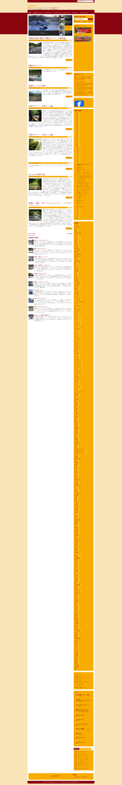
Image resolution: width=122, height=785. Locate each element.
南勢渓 (76, 621)
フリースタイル (78, 370)
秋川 (76, 498)
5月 (77, 162)
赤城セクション (78, 540)
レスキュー (77, 386)
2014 (77, 138)
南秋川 (76, 617)
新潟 (76, 517)
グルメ (76, 326)
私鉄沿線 (77, 495)
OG (76, 265)
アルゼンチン (78, 298)
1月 (77, 215)
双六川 (76, 550)
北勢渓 (76, 651)
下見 (76, 410)
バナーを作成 (84, 99)
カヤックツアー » (66, 12)
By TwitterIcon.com (55, 776)
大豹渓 (76, 569)
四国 (76, 489)
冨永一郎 (77, 642)
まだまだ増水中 (79, 706)
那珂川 (76, 609)
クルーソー (77, 324)
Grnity (76, 242)
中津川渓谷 (77, 584)
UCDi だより (78, 733)
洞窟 (76, 605)
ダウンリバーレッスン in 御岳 (83, 188)
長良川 (76, 588)
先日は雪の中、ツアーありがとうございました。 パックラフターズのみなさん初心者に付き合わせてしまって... (84, 84)
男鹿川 (76, 581)
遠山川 (76, 403)
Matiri (76, 257)
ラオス (76, 382)
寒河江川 (78, 202)
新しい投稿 (32, 233)
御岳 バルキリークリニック (40, 248)
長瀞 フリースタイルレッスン (83, 190)
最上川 (76, 481)
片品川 (76, 646)
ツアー (76, 355)
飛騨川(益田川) (78, 638)
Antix (76, 229)
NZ (75, 263)
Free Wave (78, 699)
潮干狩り (77, 743)
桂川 (76, 447)
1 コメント (70, 207)
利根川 (76, 663)
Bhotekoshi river (78, 233)
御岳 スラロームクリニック (40, 298)
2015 (77, 136)
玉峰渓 (76, 439)
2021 (77, 123)
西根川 (76, 533)
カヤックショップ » (84, 12)
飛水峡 (76, 634)
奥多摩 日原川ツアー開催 (82, 186)
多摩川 (76, 556)
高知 (76, 474)
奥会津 (76, 405)
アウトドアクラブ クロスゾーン (82, 704)
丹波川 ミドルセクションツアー (41, 281)
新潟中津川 (77, 519)
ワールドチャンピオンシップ (81, 391)
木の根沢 (77, 653)
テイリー (77, 357)
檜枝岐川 (77, 667)
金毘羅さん (77, 443)
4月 (77, 209)
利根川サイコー (35, 65)
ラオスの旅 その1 (38, 290)
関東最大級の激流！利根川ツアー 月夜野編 (47, 38)
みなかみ (77, 380)
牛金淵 (76, 437)
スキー (76, 332)
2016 (77, 133)
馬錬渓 (76, 626)
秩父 (76, 582)
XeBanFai (77, 292)
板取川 (76, 632)
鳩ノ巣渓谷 (77, 630)
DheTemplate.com (52, 782)
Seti (76, 273)
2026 (77, 113)
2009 (77, 218)
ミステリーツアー (78, 378)
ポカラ (76, 374)
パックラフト (78, 365)
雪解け (76, 542)
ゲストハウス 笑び (79, 683)
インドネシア (78, 299)
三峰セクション (78, 485)
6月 (77, 160)
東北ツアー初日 (80, 206)
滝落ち (76, 577)
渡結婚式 (77, 725)
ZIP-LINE (77, 294)
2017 (77, 131)
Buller (76, 234)
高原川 (76, 472)
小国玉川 (77, 502)
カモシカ (77, 738)
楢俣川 (76, 613)
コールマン (77, 328)
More (47, 33)
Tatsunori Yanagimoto (78, 99)
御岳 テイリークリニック (80, 751)
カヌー (76, 317)
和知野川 (77, 665)
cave (76, 236)
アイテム (77, 296)
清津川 (76, 531)
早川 (76, 554)
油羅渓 (76, 661)
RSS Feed (91, 21)
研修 (76, 460)
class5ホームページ (79, 676)
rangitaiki (77, 269)
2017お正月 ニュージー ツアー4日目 (83, 729)
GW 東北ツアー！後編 (81, 194)
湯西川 (76, 602)
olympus (77, 267)
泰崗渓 (76, 560)
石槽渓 (76, 539)
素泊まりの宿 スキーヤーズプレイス (83, 681)
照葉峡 (76, 510)
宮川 (76, 435)
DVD (76, 240)
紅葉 (76, 468)
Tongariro (77, 280)
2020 (77, 125)
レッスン (77, 387)
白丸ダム (77, 628)
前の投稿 (69, 233)
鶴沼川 (76, 594)
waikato (76, 286)
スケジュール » (75, 12)
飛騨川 (76, 636)
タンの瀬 (78, 198)
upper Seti (77, 284)
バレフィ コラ (78, 366)
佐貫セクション (78, 479)
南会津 (76, 615)
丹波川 (76, 579)
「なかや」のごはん (80, 719)
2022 (77, 121)
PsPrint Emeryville (65, 782)
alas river (77, 225)
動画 (76, 604)
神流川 (76, 523)
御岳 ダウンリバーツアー (80, 753)
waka (76, 290)
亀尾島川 (77, 428)
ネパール (77, 363)
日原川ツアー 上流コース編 (41, 106)
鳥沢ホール (77, 590)
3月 (77, 211)
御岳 (76, 466)
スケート (77, 336)
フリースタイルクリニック (37, 32)
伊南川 (76, 395)
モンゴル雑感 (78, 695)
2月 (77, 213)
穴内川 (76, 454)
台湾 (76, 561)
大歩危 (76, 571)
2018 (77, 129)
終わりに (77, 720)
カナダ (76, 315)
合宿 (76, 475)
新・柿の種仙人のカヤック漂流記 (83, 694)
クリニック (77, 322)
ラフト (76, 384)
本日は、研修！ (79, 734)
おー (76, 307)
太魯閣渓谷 (77, 558)
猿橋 (76, 401)
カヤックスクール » (48, 12)
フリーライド (78, 372)
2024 (77, 117)
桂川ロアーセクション (79, 451)
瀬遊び (76, 527)
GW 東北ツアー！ (81, 196)
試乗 (76, 496)
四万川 (76, 491)
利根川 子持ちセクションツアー (41, 256)
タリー (76, 351)
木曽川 (76, 655)
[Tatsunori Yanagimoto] (79, 106)
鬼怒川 (76, 426)
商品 (76, 500)
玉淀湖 (76, 441)
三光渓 (76, 483)
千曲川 (76, 544)
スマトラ (77, 342)
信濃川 (76, 516)
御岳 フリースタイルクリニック (41, 240)
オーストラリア (78, 309)
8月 (77, 156)
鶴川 (76, 596)
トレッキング (78, 361)
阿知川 (76, 393)
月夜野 (76, 456)
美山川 (76, 640)
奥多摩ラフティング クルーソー (82, 678)
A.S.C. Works (78, 679)
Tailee (76, 277)
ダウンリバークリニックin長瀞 (81, 759)
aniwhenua (77, 227)
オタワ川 (77, 311)
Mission (76, 259)
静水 (76, 537)
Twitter (84, 21)
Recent (76, 748)
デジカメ (77, 359)
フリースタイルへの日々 (81, 742)
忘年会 (76, 649)
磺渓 (76, 669)
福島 (76, 644)
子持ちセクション (78, 493)
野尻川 (76, 659)
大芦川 (76, 563)
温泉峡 (76, 409)
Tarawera (77, 278)
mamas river (77, 250)
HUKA (76, 244)
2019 (77, 127)
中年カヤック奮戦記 (80, 728)
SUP (76, 275)
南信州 (76, 619)
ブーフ (76, 368)
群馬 (76, 445)
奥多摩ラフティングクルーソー (82, 709)
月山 (78, 204)
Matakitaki (77, 256)
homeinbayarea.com (75, 782)
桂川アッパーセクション (80, 449)
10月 (78, 152)
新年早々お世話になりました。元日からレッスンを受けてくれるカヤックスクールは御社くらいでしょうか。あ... (84, 93)
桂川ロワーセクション (79, 453)
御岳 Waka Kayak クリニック (81, 762)
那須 (76, 611)
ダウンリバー (78, 347)
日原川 (76, 625)
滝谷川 (76, 575)
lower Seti (77, 248)
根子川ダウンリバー (81, 200)
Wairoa (76, 288)
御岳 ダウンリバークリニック (40, 306)
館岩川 (76, 422)
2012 (77, 142)
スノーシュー (78, 340)
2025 (77, 115)
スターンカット (78, 338)
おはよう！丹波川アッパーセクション (42, 265)
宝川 (76, 647)
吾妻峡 (76, 462)
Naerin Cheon (78, 261)
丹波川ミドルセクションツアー (40, 273)
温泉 (76, 407)
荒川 (76, 470)
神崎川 (76, 521)
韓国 (76, 420)
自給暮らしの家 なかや (80, 687)
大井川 (76, 565)
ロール (76, 389)
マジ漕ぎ (77, 376)
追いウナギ (77, 592)
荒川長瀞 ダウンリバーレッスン (83, 192)
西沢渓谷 (77, 535)
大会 (76, 567)
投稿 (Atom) (33, 235)
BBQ (76, 231)
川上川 (76, 546)
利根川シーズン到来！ (38, 86)
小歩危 (76, 508)
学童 (76, 414)
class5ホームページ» (37, 12)
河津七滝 (77, 412)
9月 (77, 154)
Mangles (77, 252)
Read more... (69, 59)
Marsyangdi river (78, 254)
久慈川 (76, 433)
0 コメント (70, 40)
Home (30, 12)
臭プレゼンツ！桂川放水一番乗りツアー (42, 315)
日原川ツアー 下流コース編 (41, 135)
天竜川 (76, 598)
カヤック (77, 319)
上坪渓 (76, 512)
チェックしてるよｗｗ (79, 81)
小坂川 (76, 504)
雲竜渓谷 (77, 399)
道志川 (76, 607)
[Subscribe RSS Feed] (88, 21)
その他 (76, 345)
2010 (77, 146)
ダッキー (77, 349)
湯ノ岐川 (77, 600)
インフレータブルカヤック (80, 301)
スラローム (77, 343)
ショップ (77, 330)
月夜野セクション (78, 458)
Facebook (78, 21)
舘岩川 (76, 424)
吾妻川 (76, 464)
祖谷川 (76, 548)
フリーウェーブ (78, 685)
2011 (77, 144)
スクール (77, 334)
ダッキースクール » (57, 12)
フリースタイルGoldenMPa (81, 724)
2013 (77, 140)
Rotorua (76, 271)
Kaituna (76, 246)
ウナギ (76, 303)
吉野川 (76, 431)
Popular (82, 748)
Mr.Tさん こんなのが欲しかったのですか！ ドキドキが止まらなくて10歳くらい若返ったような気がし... (83, 78)
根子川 (76, 477)
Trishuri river (77, 282)
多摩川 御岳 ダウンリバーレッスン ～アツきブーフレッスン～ (50, 204)
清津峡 (76, 529)
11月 (78, 150)
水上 (76, 525)
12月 (78, 148)
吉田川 (76, 430)
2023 (77, 119)
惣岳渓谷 (77, 552)
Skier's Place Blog (80, 737)
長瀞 (76, 586)
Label (88, 748)
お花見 (76, 313)
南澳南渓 (77, 623)
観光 (76, 418)
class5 (31, 5)
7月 (77, 158)
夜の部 (76, 657)
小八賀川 (77, 506)
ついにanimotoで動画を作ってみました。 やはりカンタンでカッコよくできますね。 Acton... (85, 177)
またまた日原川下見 (37, 174)
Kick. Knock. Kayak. (80, 715)
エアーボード (78, 305)
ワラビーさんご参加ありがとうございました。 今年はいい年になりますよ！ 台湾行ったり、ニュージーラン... (84, 89)
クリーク (77, 321)
